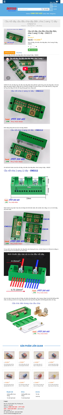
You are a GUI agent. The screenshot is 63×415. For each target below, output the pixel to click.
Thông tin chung (9, 52)
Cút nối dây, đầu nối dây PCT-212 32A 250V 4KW (53, 365)
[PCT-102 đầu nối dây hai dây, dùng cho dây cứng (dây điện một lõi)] (53, 375)
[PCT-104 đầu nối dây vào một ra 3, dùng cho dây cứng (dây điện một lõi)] (39, 375)
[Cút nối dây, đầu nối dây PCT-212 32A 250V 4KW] (53, 355)
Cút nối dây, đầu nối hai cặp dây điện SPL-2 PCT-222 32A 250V (9, 365)
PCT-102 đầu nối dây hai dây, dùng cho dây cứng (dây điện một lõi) (53, 385)
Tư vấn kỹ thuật (11, 398)
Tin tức (37, 394)
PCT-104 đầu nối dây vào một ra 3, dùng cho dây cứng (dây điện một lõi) (38, 385)
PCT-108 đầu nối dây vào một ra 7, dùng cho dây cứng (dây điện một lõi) (24, 385)
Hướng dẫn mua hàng (11, 394)
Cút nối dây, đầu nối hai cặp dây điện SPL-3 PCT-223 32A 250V (9, 385)
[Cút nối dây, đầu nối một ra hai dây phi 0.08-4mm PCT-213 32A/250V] (24, 355)
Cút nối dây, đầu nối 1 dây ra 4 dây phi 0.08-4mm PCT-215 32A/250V (38, 365)
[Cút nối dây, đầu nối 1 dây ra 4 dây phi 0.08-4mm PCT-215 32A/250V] (39, 355)
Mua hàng (34, 50)
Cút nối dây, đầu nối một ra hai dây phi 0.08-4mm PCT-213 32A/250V (24, 365)
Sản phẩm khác (31, 25)
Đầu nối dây (39, 25)
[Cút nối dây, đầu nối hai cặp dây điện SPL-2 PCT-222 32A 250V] (9, 355)
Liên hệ (38, 396)
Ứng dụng (19, 52)
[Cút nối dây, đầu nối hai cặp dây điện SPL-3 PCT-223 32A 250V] (9, 375)
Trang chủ (23, 25)
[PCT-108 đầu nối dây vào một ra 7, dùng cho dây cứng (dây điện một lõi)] (24, 375)
